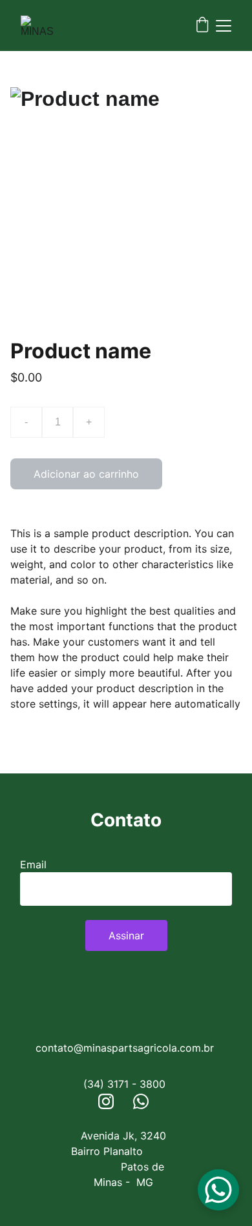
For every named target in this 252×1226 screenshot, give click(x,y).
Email (33, 864)
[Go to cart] (202, 26)
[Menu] (223, 26)
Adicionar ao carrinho (86, 473)
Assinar (126, 935)
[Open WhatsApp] (218, 1190)
